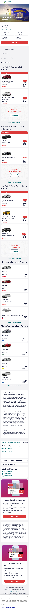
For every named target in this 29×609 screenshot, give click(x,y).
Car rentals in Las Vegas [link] (6, 448)
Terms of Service (13, 607)
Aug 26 (20, 34)
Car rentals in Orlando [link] (6, 454)
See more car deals (14, 122)
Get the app (14, 516)
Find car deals (14, 115)
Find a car (14, 42)
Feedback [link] (22, 589)
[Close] (27, 596)
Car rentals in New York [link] (6, 451)
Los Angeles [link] (7, 49)
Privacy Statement (6, 607)
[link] (14, 472)
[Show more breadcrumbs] (2, 49)
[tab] (11, 442)
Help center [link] (17, 587)
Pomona (6, 27)
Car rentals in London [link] (6, 456)
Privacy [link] (7, 587)
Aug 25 (6, 34)
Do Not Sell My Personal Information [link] (11, 589)
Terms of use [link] (11, 587)
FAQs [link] (21, 587)
